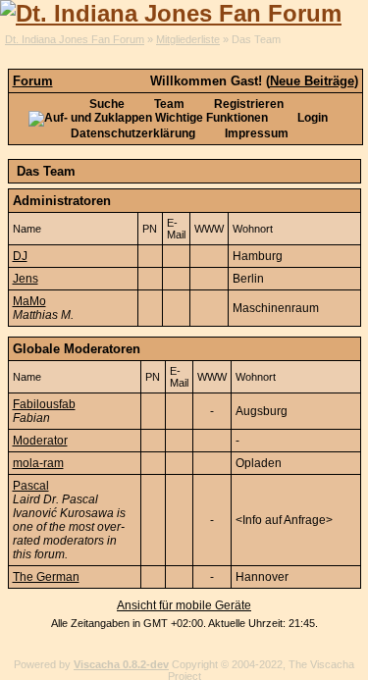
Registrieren (247, 104)
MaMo (29, 301)
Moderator (40, 440)
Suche (105, 104)
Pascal (31, 486)
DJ (20, 256)
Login (311, 118)
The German (46, 577)
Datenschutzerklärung (133, 133)
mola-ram (38, 463)
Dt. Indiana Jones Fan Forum (74, 39)
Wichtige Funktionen (210, 118)
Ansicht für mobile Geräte (184, 605)
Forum (33, 81)
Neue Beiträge (312, 81)
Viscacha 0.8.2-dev (121, 664)
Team (167, 104)
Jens (25, 279)
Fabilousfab (44, 404)
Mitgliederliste (188, 39)
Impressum (255, 133)
